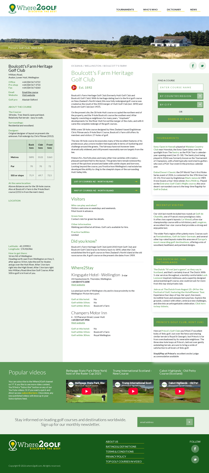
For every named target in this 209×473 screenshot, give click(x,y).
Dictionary (174, 9)
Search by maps (180, 119)
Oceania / (77, 65)
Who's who (150, 9)
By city (166, 104)
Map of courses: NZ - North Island (94, 190)
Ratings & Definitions (121, 446)
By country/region (176, 96)
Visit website (28, 95)
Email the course (30, 92)
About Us (112, 441)
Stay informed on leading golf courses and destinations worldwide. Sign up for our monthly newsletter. (70, 422)
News (193, 9)
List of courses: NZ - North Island (93, 181)
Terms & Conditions (120, 451)
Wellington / (94, 65)
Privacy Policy (116, 456)
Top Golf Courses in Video (124, 461)
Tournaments (125, 9)
